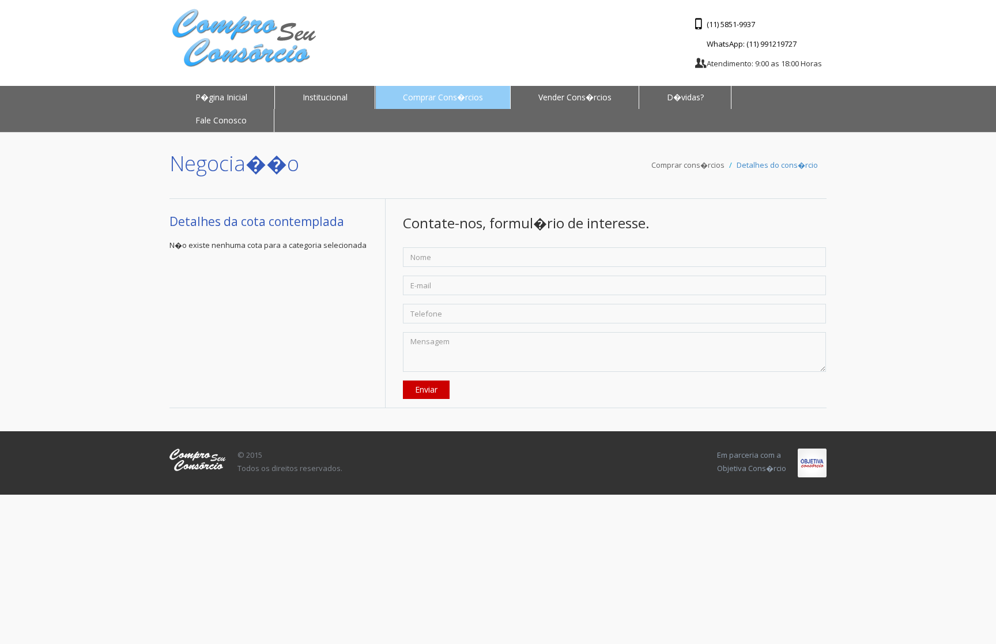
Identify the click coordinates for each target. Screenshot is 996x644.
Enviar (426, 389)
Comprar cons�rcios (688, 165)
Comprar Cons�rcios (443, 97)
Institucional (325, 97)
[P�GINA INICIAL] (244, 38)
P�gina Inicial (221, 97)
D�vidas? (685, 97)
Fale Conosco (221, 120)
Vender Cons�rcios (575, 97)
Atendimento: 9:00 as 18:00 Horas (764, 63)
